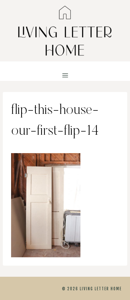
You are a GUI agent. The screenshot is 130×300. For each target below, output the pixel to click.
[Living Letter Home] (65, 30)
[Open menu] (65, 75)
